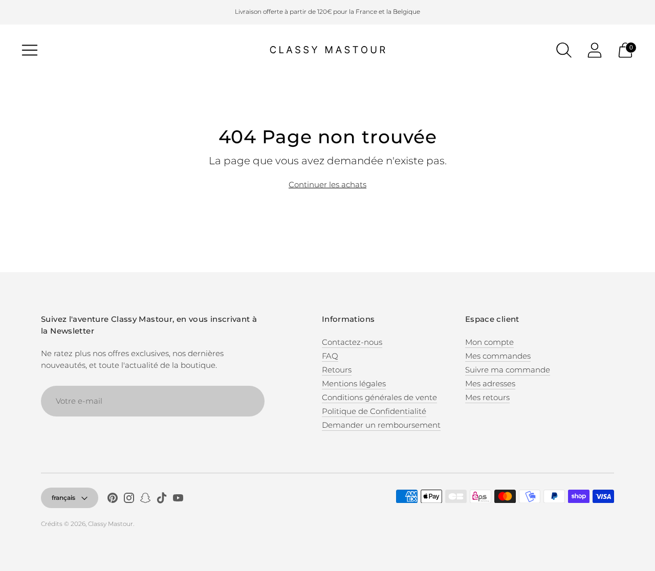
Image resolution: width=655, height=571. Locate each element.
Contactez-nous (352, 342)
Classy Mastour (110, 524)
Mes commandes (498, 356)
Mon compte (489, 342)
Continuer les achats (327, 184)
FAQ (330, 356)
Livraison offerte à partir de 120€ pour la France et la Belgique (327, 11)
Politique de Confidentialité (374, 411)
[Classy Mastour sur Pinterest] (112, 499)
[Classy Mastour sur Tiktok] (162, 499)
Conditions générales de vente (379, 397)
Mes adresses (490, 383)
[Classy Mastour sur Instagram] (129, 499)
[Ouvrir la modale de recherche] (564, 50)
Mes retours (487, 397)
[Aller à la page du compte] (594, 50)
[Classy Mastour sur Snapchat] (145, 499)
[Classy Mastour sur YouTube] (178, 499)
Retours (337, 370)
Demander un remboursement (381, 425)
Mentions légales (354, 383)
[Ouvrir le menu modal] (29, 50)
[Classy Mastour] (327, 50)
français (63, 497)
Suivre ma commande (507, 370)
